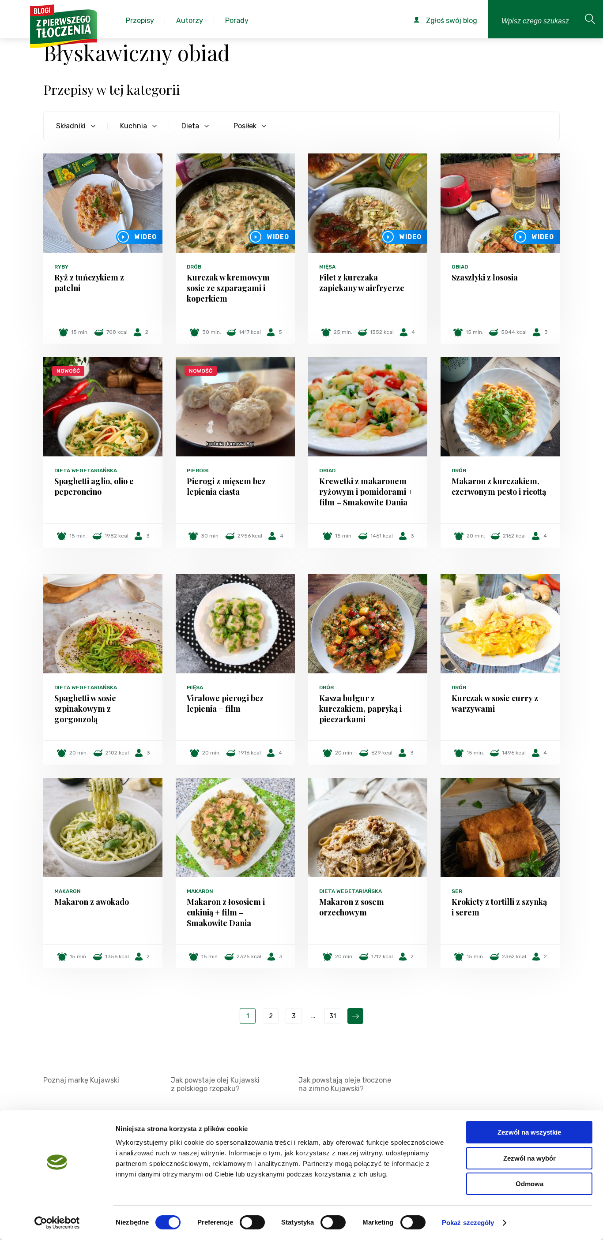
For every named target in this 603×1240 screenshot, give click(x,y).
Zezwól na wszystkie (529, 1132)
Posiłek (245, 126)
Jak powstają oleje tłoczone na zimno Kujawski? (344, 1084)
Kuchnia (133, 126)
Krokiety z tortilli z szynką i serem (499, 907)
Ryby (61, 267)
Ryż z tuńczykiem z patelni (89, 282)
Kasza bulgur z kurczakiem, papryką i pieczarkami (360, 709)
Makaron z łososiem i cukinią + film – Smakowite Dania (226, 912)
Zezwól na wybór (529, 1158)
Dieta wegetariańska (85, 470)
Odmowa (529, 1184)
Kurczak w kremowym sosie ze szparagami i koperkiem (228, 288)
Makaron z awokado (91, 901)
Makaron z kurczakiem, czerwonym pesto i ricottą (499, 486)
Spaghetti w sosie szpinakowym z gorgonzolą (85, 709)
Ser (457, 891)
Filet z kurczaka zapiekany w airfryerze (361, 282)
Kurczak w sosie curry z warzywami (495, 703)
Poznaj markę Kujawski (81, 1080)
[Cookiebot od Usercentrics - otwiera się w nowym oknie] (57, 1222)
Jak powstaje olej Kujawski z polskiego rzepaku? (215, 1084)
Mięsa (327, 267)
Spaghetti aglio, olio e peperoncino (94, 486)
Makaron (67, 891)
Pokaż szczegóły (468, 1222)
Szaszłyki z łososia (485, 277)
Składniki (71, 126)
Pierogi (198, 470)
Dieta (190, 126)
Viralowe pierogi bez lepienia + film (225, 703)
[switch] (252, 1222)
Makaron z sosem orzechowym (351, 907)
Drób (194, 267)
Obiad (460, 267)
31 (332, 1016)
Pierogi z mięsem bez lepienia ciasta (226, 486)
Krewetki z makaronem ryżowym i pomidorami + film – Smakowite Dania (366, 492)
